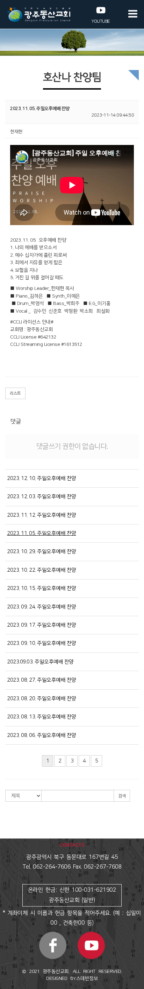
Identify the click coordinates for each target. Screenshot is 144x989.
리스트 (15, 393)
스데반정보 (87, 978)
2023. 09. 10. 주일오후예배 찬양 (41, 643)
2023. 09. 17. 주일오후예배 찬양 (41, 625)
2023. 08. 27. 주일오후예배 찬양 (41, 680)
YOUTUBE (101, 21)
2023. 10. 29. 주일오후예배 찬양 (41, 552)
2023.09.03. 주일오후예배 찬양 (40, 662)
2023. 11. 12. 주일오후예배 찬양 (41, 515)
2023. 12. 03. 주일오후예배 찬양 (41, 497)
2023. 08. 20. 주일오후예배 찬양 (41, 699)
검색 (121, 796)
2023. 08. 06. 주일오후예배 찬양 (41, 735)
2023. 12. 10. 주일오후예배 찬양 (41, 478)
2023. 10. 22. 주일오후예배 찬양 (41, 570)
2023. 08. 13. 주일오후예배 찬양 (41, 717)
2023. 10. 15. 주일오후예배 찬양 (41, 588)
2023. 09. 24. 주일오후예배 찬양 (41, 607)
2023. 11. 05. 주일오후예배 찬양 (41, 533)
